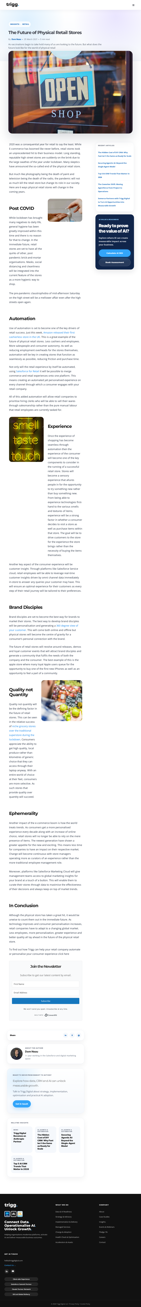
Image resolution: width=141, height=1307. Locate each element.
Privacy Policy (74, 1304)
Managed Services (62, 1227)
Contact (102, 1242)
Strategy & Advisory (63, 1217)
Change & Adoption (63, 1232)
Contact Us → (10, 1265)
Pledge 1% (103, 1232)
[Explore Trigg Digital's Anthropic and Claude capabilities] (14, 1214)
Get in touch (22, 1104)
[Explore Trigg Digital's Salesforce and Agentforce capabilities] (7, 1214)
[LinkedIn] (6, 1271)
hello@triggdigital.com (13, 1260)
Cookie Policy (85, 1304)
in (65, 1035)
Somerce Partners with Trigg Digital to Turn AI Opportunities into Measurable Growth (114, 202)
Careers (102, 1237)
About (101, 1211)
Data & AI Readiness (63, 1211)
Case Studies (104, 1217)
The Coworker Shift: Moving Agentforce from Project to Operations (110, 188)
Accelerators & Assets (64, 1242)
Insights (102, 1222)
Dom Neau (16, 39)
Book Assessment (114, 262)
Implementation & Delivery (66, 1222)
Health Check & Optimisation (67, 1237)
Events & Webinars (106, 1227)
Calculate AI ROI (114, 253)
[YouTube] (12, 1271)
